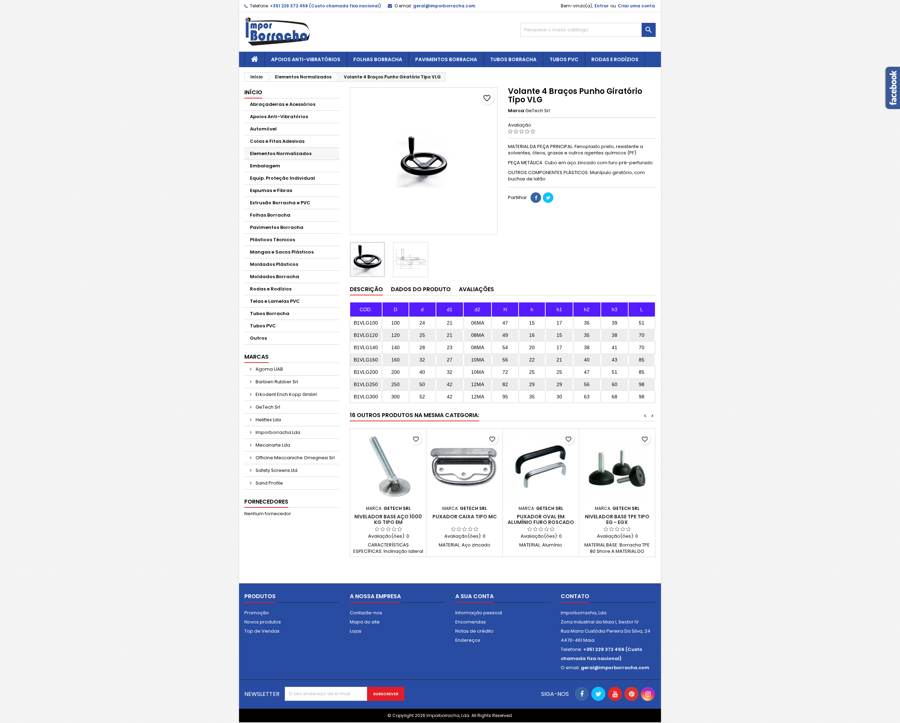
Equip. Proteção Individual (282, 178)
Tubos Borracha (513, 59)
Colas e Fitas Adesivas (277, 141)
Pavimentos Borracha (446, 59)
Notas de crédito (474, 631)
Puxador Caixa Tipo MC (464, 516)
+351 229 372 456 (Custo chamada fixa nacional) (325, 6)
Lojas (355, 631)
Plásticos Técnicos (272, 239)
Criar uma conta (636, 6)
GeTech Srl (267, 407)
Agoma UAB (269, 369)
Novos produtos (262, 622)
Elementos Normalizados (280, 153)
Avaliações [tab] (476, 289)
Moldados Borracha (274, 276)
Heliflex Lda (268, 419)
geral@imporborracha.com (444, 6)
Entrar (601, 6)
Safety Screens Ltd (276, 470)
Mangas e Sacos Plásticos (282, 252)
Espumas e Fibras (271, 190)
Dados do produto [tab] (421, 289)
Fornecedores (266, 502)
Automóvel (263, 129)
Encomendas (470, 622)
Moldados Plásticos (274, 264)
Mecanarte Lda (272, 445)
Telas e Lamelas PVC (275, 301)
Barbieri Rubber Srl (276, 381)
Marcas (256, 357)
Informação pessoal (478, 612)
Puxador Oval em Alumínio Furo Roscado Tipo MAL (541, 522)
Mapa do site (365, 622)
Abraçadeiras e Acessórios (282, 104)
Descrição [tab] (366, 289)
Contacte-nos (366, 612)
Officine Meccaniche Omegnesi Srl (295, 457)
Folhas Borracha (377, 59)
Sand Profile (269, 483)
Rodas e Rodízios (614, 59)
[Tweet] (548, 197)
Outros (258, 338)
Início (253, 92)
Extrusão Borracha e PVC (280, 202)
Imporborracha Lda (277, 432)
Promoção (256, 612)
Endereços (467, 640)
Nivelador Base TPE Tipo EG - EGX (617, 519)
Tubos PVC (563, 59)
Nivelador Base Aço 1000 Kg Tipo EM (388, 519)
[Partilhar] (536, 197)
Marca (516, 111)
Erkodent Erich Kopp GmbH (286, 394)
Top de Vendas (261, 631)
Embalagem (265, 165)
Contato (575, 596)
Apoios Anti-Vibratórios (305, 59)
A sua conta (474, 596)
